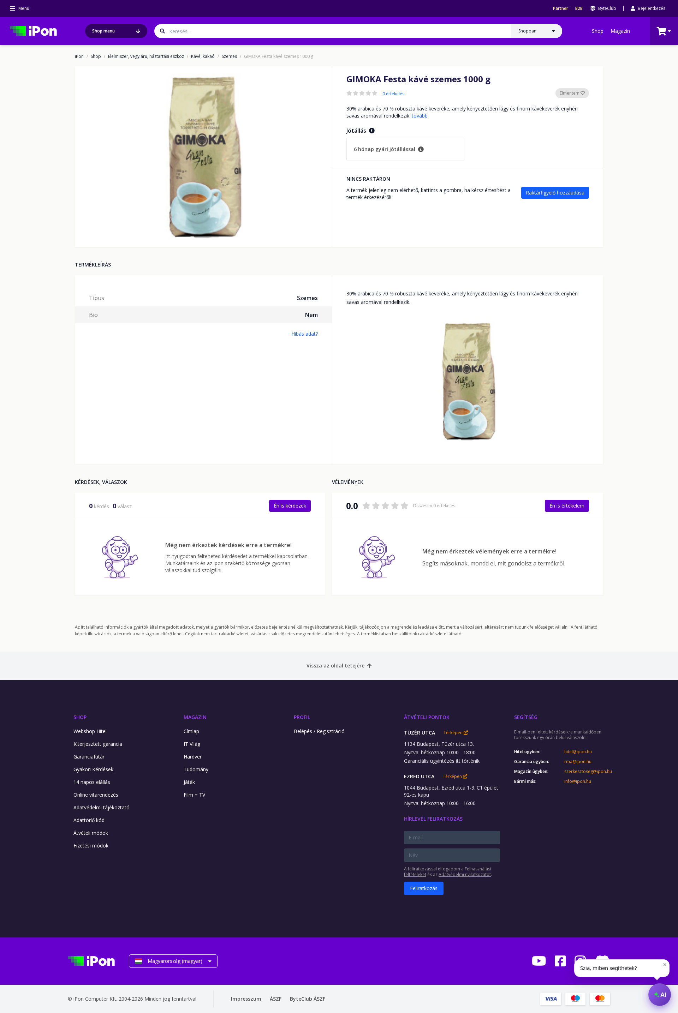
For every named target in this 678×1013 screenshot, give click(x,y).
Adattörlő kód (89, 820)
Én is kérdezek (290, 505)
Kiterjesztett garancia (97, 744)
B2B (579, 8)
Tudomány (196, 769)
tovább (420, 115)
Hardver (193, 756)
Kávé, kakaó (203, 56)
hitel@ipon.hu (578, 752)
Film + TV (194, 794)
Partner (560, 8)
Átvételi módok (90, 832)
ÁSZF (275, 998)
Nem (311, 315)
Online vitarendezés (95, 794)
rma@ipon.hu (577, 762)
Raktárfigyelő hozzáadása (555, 192)
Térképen (454, 733)
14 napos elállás (91, 782)
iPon (79, 56)
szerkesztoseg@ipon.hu (587, 771)
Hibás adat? (304, 333)
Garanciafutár (89, 756)
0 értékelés (393, 94)
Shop (597, 31)
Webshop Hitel (90, 731)
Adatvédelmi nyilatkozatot (465, 874)
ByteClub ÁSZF (307, 998)
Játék (189, 782)
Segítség (525, 717)
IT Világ (192, 744)
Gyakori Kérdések (93, 769)
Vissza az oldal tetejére (335, 665)
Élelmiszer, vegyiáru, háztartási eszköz (146, 56)
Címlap (191, 731)
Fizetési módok (90, 845)
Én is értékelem (566, 505)
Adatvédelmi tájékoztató (101, 807)
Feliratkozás (424, 888)
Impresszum (246, 998)
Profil (302, 717)
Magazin (620, 31)
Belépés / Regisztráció (319, 731)
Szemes (229, 56)
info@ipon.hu (577, 781)
